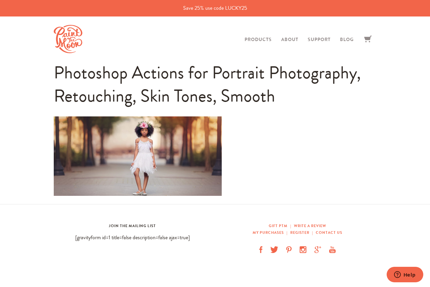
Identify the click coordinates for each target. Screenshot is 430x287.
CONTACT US (329, 232)
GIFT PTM (279, 225)
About (289, 39)
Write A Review (310, 225)
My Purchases (269, 232)
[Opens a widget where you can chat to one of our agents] (404, 275)
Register (299, 232)
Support (319, 39)
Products (258, 39)
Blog (347, 39)
